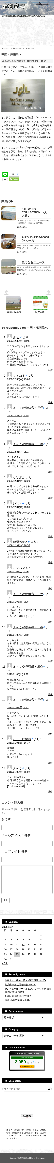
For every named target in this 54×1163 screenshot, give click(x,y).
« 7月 (5, 963)
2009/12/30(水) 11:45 (18, 341)
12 (23, 944)
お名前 (6, 819)
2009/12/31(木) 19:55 (18, 545)
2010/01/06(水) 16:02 (18, 772)
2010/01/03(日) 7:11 (17, 674)
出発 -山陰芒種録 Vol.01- (17, 1000)
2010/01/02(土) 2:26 (18, 571)
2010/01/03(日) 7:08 (18, 601)
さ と (16, 337)
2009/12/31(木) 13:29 (18, 481)
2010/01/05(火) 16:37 (18, 742)
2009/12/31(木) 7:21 (18, 451)
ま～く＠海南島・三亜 (28, 407)
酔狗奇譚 (23, 1158)
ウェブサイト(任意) (15, 851)
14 (45, 61)
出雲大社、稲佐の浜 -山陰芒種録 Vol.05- (25, 980)
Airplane (34, 61)
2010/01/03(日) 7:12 (18, 707)
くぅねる (19, 375)
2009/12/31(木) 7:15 (18, 415)
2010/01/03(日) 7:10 (18, 635)
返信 (50, 370)
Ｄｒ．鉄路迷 (22, 739)
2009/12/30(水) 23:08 (18, 379)
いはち (17, 503)
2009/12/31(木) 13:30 (18, 507)
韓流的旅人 (20, 541)
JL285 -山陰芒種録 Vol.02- (18, 996)
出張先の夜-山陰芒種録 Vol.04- (20, 984)
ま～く (17, 768)
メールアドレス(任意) (16, 835)
